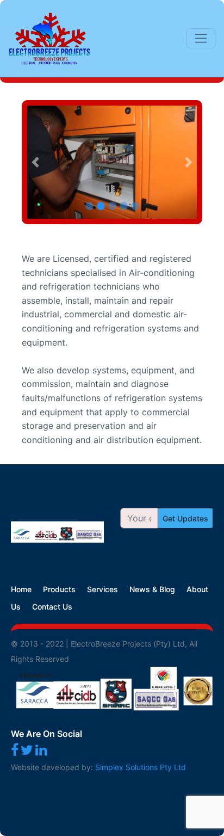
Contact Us (52, 606)
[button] (35, 162)
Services (102, 589)
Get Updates (185, 518)
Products (59, 589)
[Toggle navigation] (200, 38)
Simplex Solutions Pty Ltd (140, 767)
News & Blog (152, 589)
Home (21, 589)
